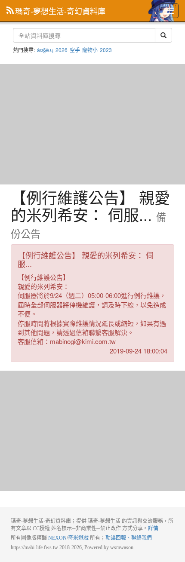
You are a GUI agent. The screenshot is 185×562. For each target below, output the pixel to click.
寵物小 (90, 49)
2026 (62, 49)
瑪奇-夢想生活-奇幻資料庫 (60, 10)
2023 (106, 49)
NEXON (57, 538)
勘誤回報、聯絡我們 (128, 538)
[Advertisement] (92, 124)
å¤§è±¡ (45, 49)
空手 (75, 49)
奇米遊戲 (78, 538)
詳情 (153, 528)
